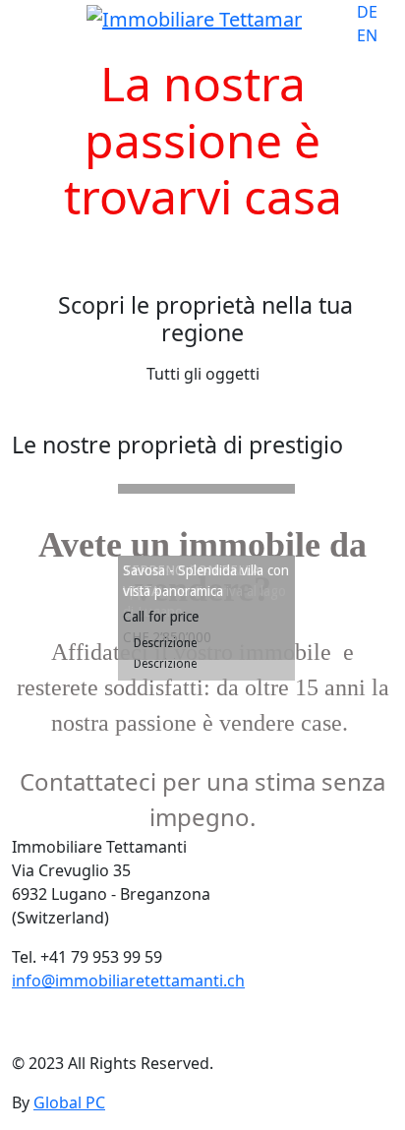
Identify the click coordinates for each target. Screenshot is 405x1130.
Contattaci (71, 1029)
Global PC (69, 1102)
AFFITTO (136, 251)
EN (367, 35)
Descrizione (167, 643)
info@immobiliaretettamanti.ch (128, 980)
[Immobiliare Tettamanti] (194, 19)
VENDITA (45, 251)
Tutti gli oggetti (203, 374)
